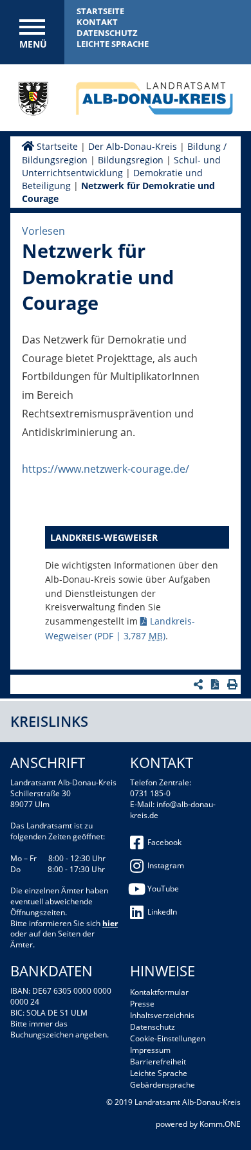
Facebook (164, 842)
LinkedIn (162, 911)
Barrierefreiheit (158, 1061)
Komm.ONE (220, 1123)
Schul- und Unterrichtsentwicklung (121, 166)
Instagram (165, 865)
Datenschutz (107, 33)
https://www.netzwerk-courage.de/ (105, 469)
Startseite (100, 11)
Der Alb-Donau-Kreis (132, 146)
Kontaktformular (159, 992)
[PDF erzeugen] (216, 684)
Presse (142, 1003)
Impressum (150, 1050)
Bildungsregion (130, 160)
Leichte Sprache (113, 44)
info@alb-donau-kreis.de (173, 810)
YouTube (163, 888)
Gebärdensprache (162, 1084)
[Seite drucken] (234, 684)
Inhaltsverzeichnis (162, 1015)
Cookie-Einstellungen (167, 1038)
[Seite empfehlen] (200, 684)
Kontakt (97, 22)
